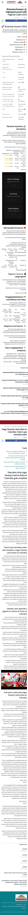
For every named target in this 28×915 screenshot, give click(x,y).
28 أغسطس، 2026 (23, 851)
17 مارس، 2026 (24, 399)
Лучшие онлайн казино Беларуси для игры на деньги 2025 (14, 404)
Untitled (24, 849)
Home (22, 6)
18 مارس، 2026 (24, 392)
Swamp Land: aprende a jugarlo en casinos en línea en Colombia (14, 463)
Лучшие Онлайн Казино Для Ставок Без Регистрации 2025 (15, 389)
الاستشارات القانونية (7, 426)
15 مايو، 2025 (16, 437)
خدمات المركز (14, 426)
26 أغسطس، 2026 (23, 876)
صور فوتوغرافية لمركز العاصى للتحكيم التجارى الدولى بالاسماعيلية (14, 906)
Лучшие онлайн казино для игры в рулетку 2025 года (14, 397)
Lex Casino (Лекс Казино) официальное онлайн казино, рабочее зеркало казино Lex (14, 412)
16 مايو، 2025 (16, 17)
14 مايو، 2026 (25, 376)
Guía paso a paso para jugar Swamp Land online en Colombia (14, 467)
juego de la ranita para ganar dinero (10, 773)
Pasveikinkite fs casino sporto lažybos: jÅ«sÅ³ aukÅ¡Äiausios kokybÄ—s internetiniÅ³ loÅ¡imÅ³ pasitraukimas (14, 882)
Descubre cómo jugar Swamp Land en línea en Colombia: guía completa (15, 452)
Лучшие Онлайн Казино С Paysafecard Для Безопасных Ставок (15, 381)
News (26, 6)
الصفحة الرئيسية (19, 904)
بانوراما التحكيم (20, 426)
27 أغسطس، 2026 (23, 857)
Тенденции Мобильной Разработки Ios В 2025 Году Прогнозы (15, 373)
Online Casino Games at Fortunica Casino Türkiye (15, 874)
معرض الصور (24, 908)
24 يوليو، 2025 (25, 415)
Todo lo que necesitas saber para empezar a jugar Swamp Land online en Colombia (15, 458)
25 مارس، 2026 (24, 384)
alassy (25, 17)
